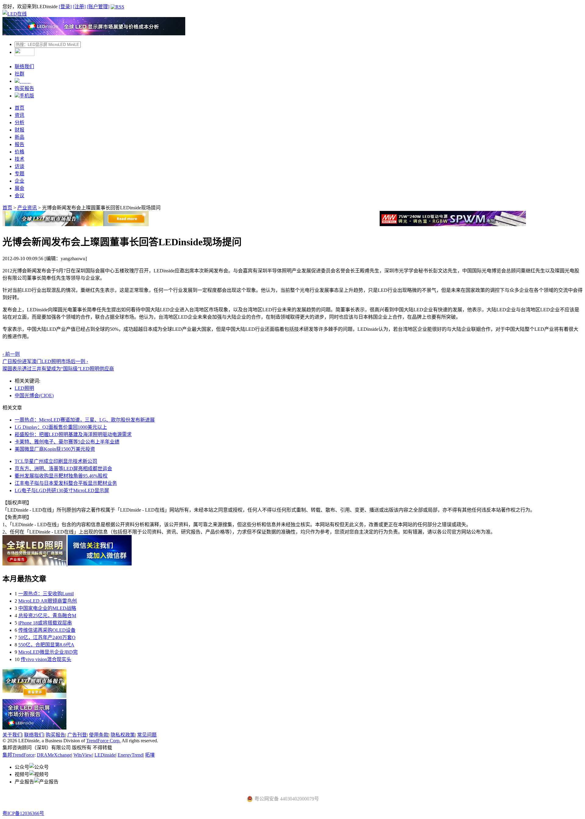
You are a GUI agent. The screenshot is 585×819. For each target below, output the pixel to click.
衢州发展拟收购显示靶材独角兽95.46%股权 (61, 475)
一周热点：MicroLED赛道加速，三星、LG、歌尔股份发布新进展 (85, 419)
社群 (19, 73)
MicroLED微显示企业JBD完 (48, 652)
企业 (19, 181)
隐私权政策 (123, 734)
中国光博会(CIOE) (34, 395)
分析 (19, 122)
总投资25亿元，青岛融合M (47, 615)
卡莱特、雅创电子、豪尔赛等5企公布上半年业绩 (67, 441)
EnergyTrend (130, 755)
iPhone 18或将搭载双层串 (45, 622)
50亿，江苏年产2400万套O (47, 637)
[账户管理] (98, 6)
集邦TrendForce (18, 755)
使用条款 (98, 734)
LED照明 (24, 388)
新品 (19, 137)
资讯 (19, 115)
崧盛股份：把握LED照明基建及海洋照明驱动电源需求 (73, 434)
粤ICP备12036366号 (23, 813)
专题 (19, 173)
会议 (19, 195)
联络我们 (24, 66)
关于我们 (12, 734)
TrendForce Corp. (103, 740)
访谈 (19, 166)
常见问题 (147, 734)
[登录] (65, 6)
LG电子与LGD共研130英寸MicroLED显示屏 (62, 490)
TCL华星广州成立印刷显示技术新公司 (56, 461)
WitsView (82, 755)
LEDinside (104, 755)
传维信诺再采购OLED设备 (47, 630)
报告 (19, 144)
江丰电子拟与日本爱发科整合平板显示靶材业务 (66, 483)
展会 (19, 188)
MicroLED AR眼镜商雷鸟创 (47, 601)
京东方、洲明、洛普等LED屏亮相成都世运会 (63, 468)
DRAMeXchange (54, 755)
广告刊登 (77, 734)
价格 (19, 151)
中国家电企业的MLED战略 (47, 608)
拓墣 (150, 755)
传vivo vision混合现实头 (46, 659)
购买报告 (24, 88)
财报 (19, 129)
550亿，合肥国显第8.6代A (46, 644)
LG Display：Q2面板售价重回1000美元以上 (61, 427)
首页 (19, 107)
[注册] (79, 6)
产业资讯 (27, 207)
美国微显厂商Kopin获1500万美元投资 (55, 449)
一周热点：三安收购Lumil (46, 593)
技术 (19, 159)
